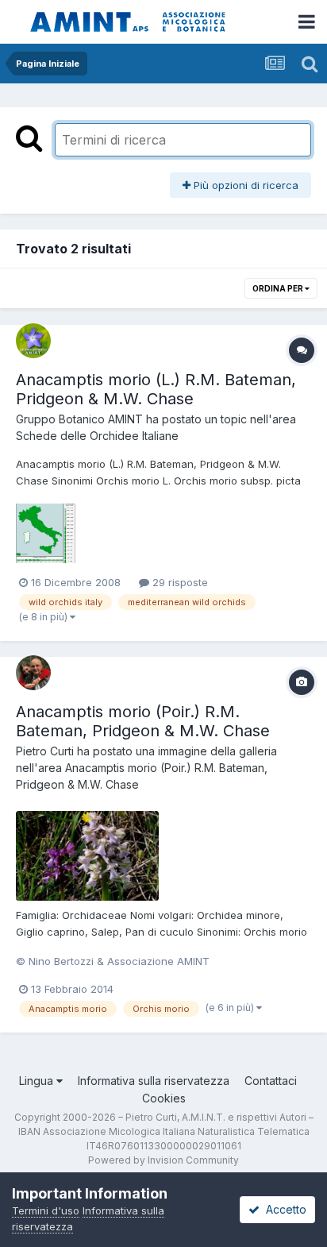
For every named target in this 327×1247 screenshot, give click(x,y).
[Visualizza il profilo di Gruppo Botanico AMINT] (33, 340)
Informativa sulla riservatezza (153, 1080)
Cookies (164, 1098)
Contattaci (270, 1080)
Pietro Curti (45, 751)
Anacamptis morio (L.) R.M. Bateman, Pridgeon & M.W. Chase (156, 389)
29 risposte (178, 582)
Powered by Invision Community (163, 1160)
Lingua (37, 1080)
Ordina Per (278, 288)
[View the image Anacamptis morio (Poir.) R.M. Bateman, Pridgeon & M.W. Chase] (87, 856)
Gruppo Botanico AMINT (79, 419)
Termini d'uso (45, 1210)
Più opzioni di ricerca (244, 185)
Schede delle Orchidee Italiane (97, 435)
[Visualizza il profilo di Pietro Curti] (33, 672)
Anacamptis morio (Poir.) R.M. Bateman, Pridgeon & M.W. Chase (143, 721)
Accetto (283, 1209)
